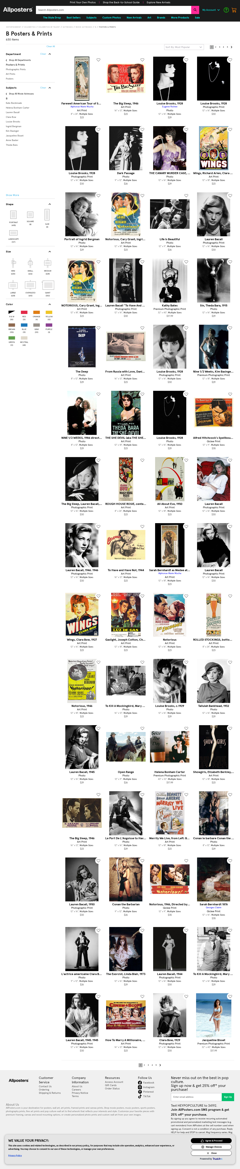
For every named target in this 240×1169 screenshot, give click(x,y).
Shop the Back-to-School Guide (121, 2)
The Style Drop (52, 17)
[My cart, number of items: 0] (234, 10)
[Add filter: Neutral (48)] (24, 337)
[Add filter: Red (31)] (24, 311)
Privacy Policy (15, 1155)
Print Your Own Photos (83, 2)
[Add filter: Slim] (47, 214)
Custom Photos (111, 17)
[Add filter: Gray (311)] (36, 324)
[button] (83, 2)
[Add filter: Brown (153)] (12, 324)
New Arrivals (134, 17)
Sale (197, 17)
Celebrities (30, 27)
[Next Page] (231, 47)
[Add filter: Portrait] (13, 215)
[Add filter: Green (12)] (12, 337)
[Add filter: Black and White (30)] (12, 311)
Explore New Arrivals (158, 2)
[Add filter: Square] (30, 215)
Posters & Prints (107, 27)
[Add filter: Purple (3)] (49, 324)
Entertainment (13, 27)
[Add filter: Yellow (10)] (49, 311)
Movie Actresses (84, 27)
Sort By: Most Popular (178, 47)
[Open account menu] (218, 10)
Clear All (51, 46)
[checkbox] (13, 266)
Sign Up (228, 1097)
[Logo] (18, 10)
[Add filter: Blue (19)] (24, 324)
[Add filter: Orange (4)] (36, 311)
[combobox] (113, 10)
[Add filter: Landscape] (13, 232)
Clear (43, 88)
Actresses (68, 27)
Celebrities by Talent (49, 27)
